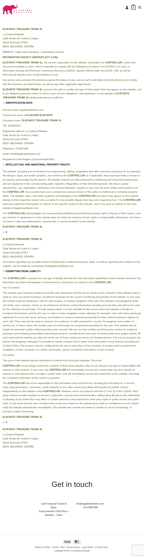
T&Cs (63, 547)
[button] (133, 7)
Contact (55, 547)
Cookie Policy (101, 547)
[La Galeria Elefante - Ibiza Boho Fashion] (29, 7)
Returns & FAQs (42, 547)
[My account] (127, 7)
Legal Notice (88, 547)
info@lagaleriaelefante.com (90, 503)
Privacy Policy (73, 547)
